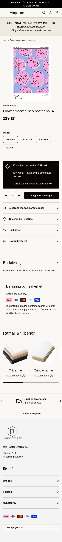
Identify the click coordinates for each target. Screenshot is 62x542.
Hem (5, 40)
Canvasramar (43, 370)
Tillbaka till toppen (31, 413)
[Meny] (5, 13)
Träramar (15, 370)
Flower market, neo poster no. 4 (23, 40)
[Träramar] (15, 353)
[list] (31, 73)
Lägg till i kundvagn (41, 195)
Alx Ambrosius (9, 105)
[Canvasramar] (43, 353)
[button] (57, 13)
